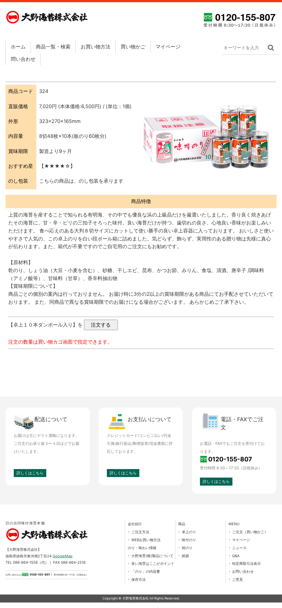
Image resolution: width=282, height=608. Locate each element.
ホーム (18, 47)
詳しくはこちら (30, 472)
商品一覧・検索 (53, 47)
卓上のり (189, 532)
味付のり (189, 540)
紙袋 (185, 556)
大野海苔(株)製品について (152, 556)
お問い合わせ (243, 571)
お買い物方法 (95, 47)
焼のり (187, 548)
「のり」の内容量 (145, 571)
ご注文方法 (140, 532)
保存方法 (138, 579)
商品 (181, 524)
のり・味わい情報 (142, 548)
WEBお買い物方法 (146, 540)
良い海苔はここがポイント (152, 563)
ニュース (239, 548)
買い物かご (133, 47)
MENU (234, 524)
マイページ (168, 47)
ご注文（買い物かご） (250, 532)
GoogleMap (62, 556)
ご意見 (237, 579)
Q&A (236, 556)
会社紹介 (135, 524)
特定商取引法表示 (246, 563)
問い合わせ (23, 59)
